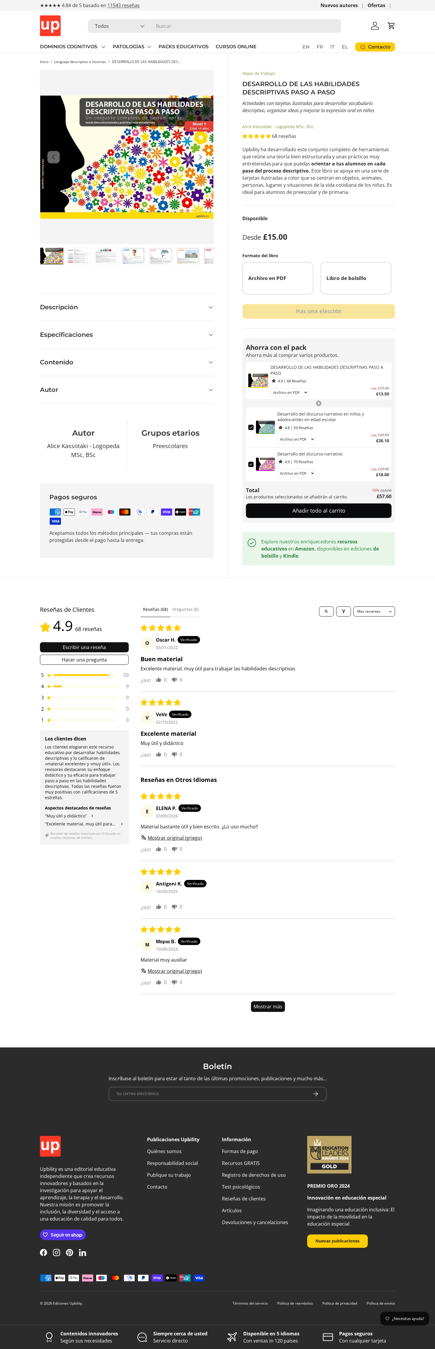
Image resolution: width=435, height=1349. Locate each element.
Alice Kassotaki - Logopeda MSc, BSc (278, 126)
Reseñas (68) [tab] (155, 609)
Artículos (232, 1210)
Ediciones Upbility (67, 1303)
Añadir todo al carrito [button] (318, 510)
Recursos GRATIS (241, 1163)
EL (345, 47)
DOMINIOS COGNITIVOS (69, 46)
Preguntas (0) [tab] (186, 609)
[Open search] (326, 611)
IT (332, 47)
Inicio (44, 61)
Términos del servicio (250, 1303)
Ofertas (376, 5)
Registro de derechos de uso (254, 1175)
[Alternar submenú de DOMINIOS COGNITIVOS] (103, 46)
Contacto (157, 1187)
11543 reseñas (123, 5)
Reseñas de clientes (244, 1198)
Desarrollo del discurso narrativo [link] (309, 454)
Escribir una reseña (84, 647)
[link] (258, 380)
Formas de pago (240, 1151)
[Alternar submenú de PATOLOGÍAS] (149, 46)
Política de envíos (381, 1303)
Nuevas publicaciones (337, 1241)
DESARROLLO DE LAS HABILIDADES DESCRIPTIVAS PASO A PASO (147, 61)
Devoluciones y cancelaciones (255, 1222)
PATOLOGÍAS (128, 46)
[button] (391, 25)
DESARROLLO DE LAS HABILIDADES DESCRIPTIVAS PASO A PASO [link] (326, 370)
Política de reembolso (295, 1303)
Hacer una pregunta (84, 659)
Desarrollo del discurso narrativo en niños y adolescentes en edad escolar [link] (320, 417)
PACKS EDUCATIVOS (184, 46)
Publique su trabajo (169, 1175)
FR (320, 47)
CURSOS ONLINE (236, 46)
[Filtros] (343, 611)
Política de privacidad (339, 1303)
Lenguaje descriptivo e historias (80, 61)
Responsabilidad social (172, 1163)
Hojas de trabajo (258, 73)
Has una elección (318, 311)
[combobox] (214, 26)
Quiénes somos (164, 1151)
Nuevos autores (339, 5)
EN (306, 47)
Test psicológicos (241, 1187)
